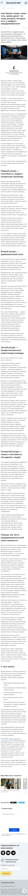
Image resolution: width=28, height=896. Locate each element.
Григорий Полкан (14, 71)
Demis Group (16, 74)
